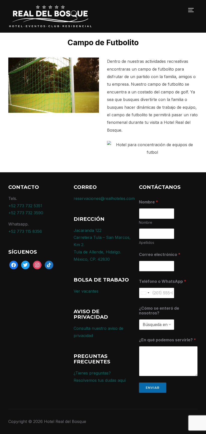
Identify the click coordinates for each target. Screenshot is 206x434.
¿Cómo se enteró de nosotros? (159, 310)
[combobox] (145, 293)
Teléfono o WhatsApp (162, 281)
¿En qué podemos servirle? (167, 340)
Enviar (153, 388)
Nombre (145, 222)
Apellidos (146, 242)
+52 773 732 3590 (25, 212)
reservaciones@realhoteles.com (104, 198)
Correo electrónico (159, 254)
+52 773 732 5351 (25, 205)
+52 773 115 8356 (25, 231)
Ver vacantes (86, 291)
